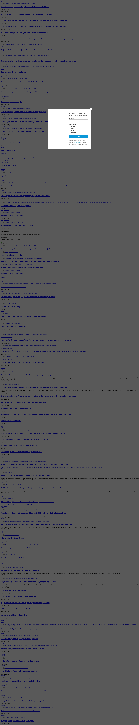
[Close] (91, 109)
